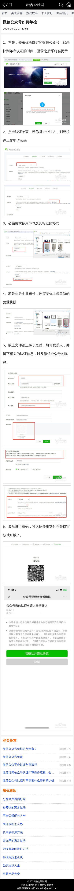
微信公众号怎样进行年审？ (20, 748)
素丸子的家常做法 (14, 840)
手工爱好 (47, 13)
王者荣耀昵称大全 (14, 815)
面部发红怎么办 (13, 824)
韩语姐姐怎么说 (13, 857)
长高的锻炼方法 (13, 832)
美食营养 (17, 13)
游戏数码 (32, 13)
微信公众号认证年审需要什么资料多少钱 (28, 780)
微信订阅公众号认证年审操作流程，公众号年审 (33, 772)
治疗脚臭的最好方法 (15, 848)
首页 (5, 13)
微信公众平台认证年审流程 (20, 764)
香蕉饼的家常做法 (14, 807)
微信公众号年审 (13, 756)
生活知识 (62, 13)
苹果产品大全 (11, 873)
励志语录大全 (11, 865)
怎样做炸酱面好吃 (14, 799)
